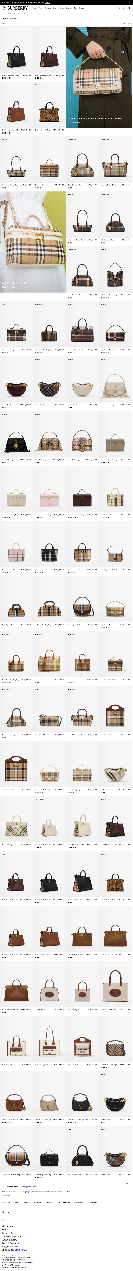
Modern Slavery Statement (10, 1256)
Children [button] (47, 8)
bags (26, 1186)
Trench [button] (61, 8)
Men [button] (40, 8)
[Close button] (130, 2)
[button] (47, 2)
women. (34, 1186)
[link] (4, 14)
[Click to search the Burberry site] (119, 8)
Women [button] (34, 8)
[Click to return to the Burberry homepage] (18, 8)
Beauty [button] (82, 8)
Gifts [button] (54, 8)
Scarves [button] (69, 8)
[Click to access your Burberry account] (124, 8)
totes (33, 1191)
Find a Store (7, 1226)
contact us (20, 1261)
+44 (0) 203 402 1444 (8, 1261)
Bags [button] (75, 8)
